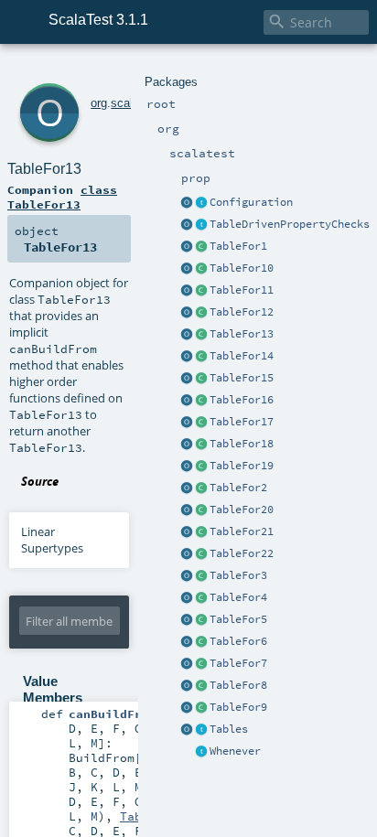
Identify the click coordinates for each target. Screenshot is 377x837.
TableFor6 (238, 641)
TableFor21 (242, 531)
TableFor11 (242, 290)
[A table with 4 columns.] (201, 598)
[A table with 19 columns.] (201, 466)
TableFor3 (238, 575)
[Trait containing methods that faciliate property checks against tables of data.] (201, 225)
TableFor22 (242, 553)
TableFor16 (242, 399)
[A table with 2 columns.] (201, 488)
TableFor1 (238, 246)
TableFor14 (242, 355)
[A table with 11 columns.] (201, 291)
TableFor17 (242, 421)
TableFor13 (242, 333)
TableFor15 (242, 377)
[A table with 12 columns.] (201, 313)
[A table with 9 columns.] (201, 708)
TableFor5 (238, 619)
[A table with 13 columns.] (201, 334)
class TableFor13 (62, 196)
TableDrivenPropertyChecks (290, 224)
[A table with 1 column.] (201, 247)
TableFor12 (242, 312)
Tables (229, 729)
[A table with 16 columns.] (201, 400)
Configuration (251, 202)
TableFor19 (242, 465)
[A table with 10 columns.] (201, 269)
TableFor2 (238, 487)
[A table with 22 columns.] (201, 554)
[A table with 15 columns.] (201, 378)
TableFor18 (242, 443)
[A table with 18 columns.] (201, 444)
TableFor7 (238, 663)
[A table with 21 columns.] (201, 532)
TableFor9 (238, 707)
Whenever (235, 751)
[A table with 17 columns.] (201, 422)
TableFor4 (238, 597)
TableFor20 (242, 509)
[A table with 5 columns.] (201, 620)
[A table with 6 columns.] (201, 642)
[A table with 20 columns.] (201, 510)
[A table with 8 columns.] (201, 686)
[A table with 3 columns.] (201, 576)
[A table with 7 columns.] (201, 664)
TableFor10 (242, 268)
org (99, 103)
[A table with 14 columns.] (201, 356)
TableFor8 (238, 685)
